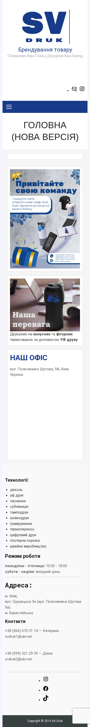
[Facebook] (46, 690)
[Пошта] (74, 90)
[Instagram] (82, 90)
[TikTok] (46, 700)
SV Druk (57, 721)
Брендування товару (45, 50)
